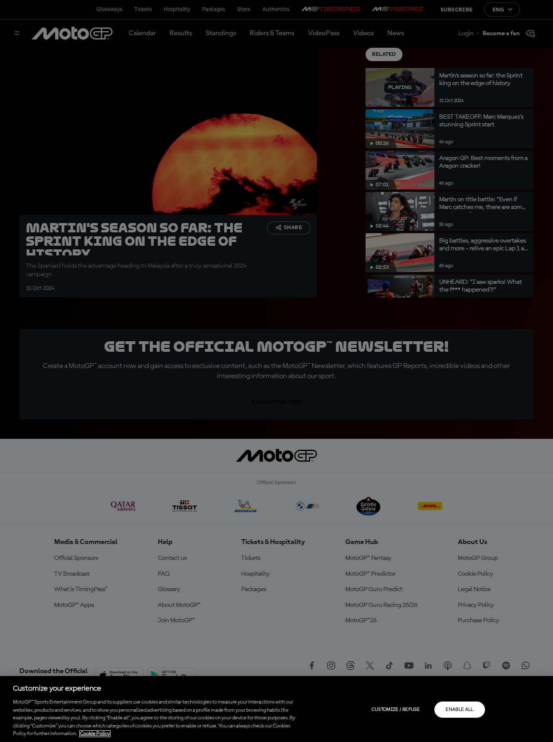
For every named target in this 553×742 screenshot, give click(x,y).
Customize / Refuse (396, 709)
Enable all (460, 709)
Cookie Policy (95, 733)
